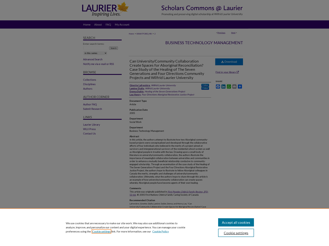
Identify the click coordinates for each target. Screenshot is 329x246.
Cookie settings (101, 231)
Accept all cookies (236, 222)
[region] (164, 227)
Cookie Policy (160, 231)
